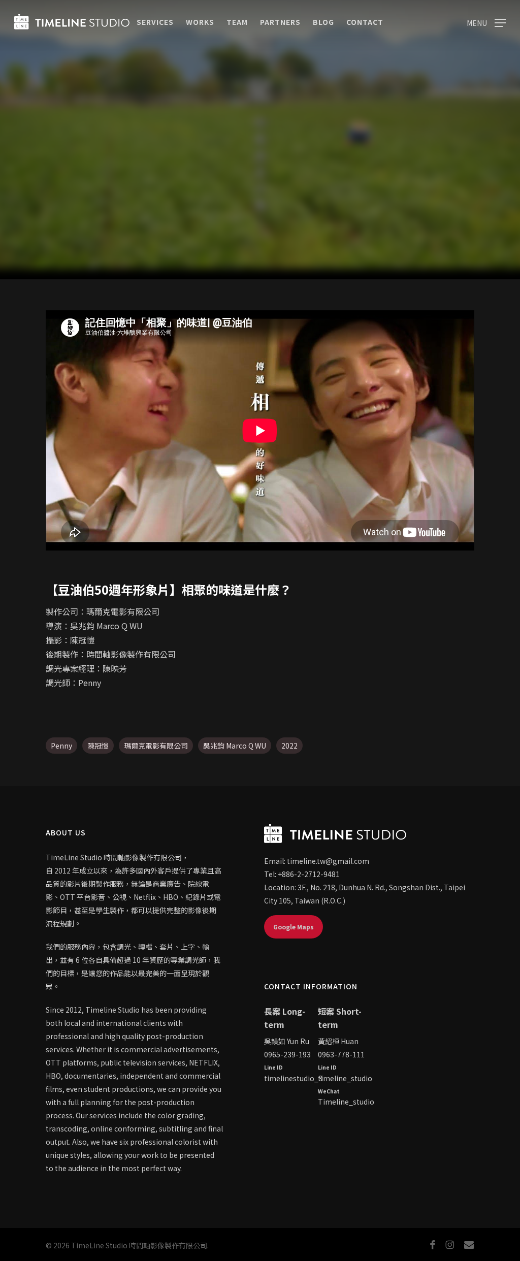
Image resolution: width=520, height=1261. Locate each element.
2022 (289, 745)
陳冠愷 (98, 745)
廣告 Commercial (259, 246)
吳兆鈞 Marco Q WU (234, 745)
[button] (486, 22)
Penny (61, 745)
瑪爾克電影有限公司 (156, 745)
